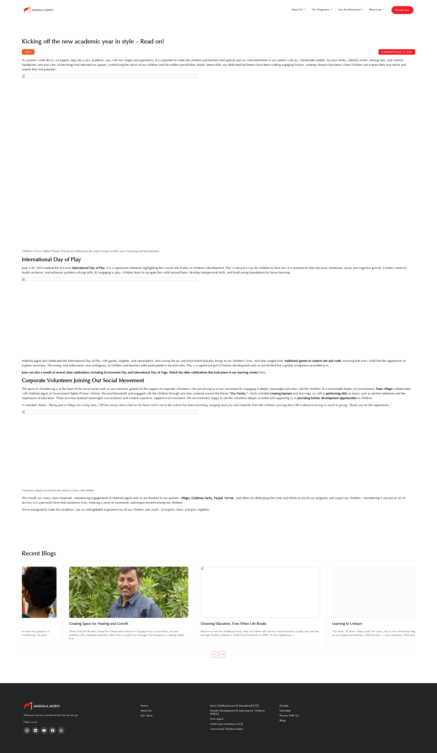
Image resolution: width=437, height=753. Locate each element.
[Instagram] (27, 730)
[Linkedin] (35, 730)
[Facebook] (52, 730)
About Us (297, 9)
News (28, 51)
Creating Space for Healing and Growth (56, 624)
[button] (215, 654)
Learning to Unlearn (305, 624)
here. (263, 372)
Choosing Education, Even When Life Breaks (192, 624)
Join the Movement (349, 9)
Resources (376, 9)
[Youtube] (44, 730)
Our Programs (320, 9)
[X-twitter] (61, 730)
